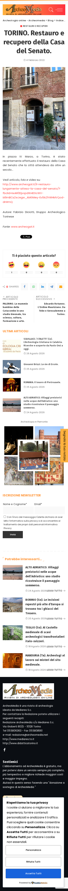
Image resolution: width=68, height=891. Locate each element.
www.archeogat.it (22, 226)
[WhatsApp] (33, 286)
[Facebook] (24, 286)
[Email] (60, 286)
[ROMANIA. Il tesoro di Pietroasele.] (12, 385)
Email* (38, 504)
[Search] (50, 9)
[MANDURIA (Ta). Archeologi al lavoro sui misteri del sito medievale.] (13, 660)
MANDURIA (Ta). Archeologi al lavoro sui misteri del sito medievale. (45, 660)
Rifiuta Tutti (33, 861)
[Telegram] (51, 286)
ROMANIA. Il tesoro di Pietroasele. (42, 382)
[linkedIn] (42, 286)
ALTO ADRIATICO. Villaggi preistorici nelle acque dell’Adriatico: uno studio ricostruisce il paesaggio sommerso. (42, 576)
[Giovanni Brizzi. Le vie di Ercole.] (12, 367)
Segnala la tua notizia (65, 446)
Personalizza (33, 850)
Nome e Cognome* (15, 504)
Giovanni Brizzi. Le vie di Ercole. (41, 364)
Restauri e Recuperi (35, 26)
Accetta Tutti (33, 873)
